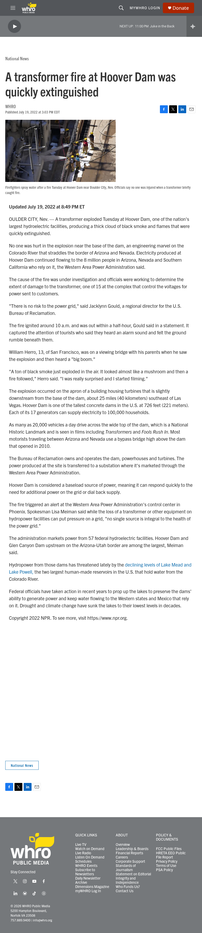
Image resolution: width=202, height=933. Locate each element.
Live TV (80, 844)
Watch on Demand (89, 849)
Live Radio (83, 853)
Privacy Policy (166, 861)
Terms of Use (166, 865)
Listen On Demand (89, 857)
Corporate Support (130, 861)
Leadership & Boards (132, 849)
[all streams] (194, 26)
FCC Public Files (168, 849)
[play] (14, 26)
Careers (122, 857)
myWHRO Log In (88, 891)
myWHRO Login (145, 7)
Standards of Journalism (126, 867)
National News (17, 58)
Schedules (83, 861)
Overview (123, 844)
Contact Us (124, 891)
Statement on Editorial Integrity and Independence (133, 878)
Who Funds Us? (128, 887)
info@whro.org (42, 920)
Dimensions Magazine (92, 887)
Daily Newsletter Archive (87, 880)
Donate (181, 8)
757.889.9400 (21, 920)
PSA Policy (164, 870)
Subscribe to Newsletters (85, 872)
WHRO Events (86, 865)
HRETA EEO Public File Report (171, 855)
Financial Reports (129, 853)
